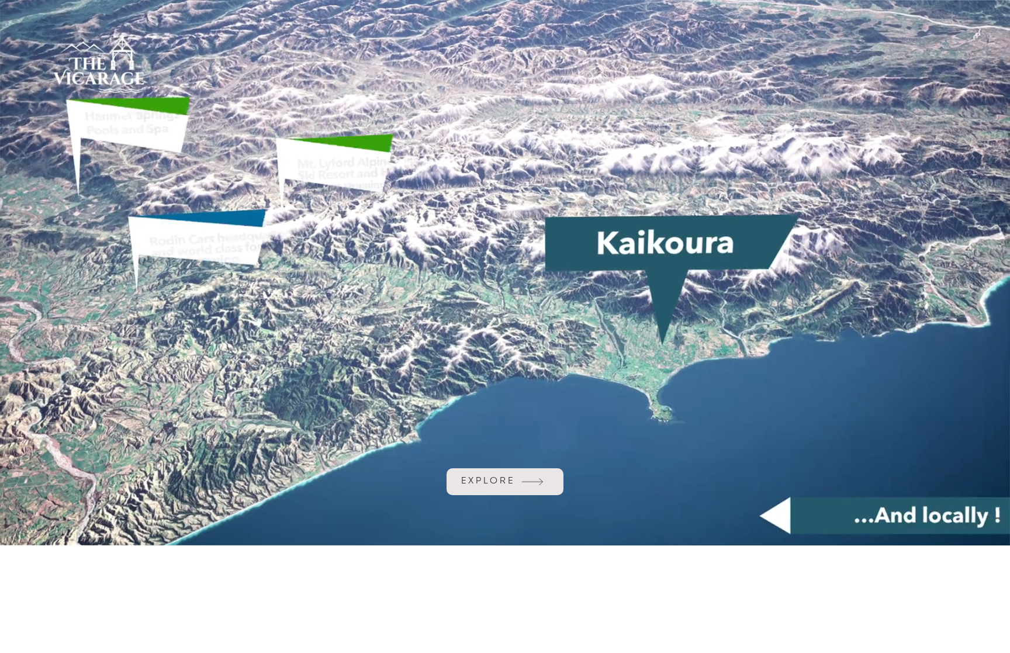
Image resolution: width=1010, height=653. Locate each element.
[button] (989, 531)
